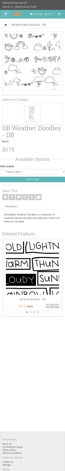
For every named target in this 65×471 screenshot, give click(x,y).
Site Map (6, 465)
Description (11, 206)
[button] (42, 14)
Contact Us (7, 462)
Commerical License (12, 447)
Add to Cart (32, 179)
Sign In (6, 7)
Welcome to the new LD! (14, 3)
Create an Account (25, 7)
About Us (6, 444)
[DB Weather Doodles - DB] (32, 63)
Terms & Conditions (12, 453)
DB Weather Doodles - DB (28, 24)
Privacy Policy (9, 450)
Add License (7, 166)
